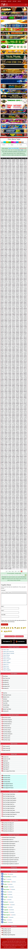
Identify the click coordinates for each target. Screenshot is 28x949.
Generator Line (5, 756)
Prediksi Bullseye (6, 655)
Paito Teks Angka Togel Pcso (8, 804)
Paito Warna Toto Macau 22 (8, 831)
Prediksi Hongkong (6, 669)
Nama (2, 606)
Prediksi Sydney (6, 656)
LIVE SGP (14, 1)
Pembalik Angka (6, 705)
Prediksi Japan (6, 660)
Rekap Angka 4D (6, 767)
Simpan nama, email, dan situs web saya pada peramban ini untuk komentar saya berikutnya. (13, 621)
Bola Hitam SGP (6, 684)
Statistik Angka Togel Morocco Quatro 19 (11, 841)
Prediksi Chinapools (7, 658)
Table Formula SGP (6, 748)
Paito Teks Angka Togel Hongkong (9, 800)
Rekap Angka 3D (6, 765)
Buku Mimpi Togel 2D (7, 928)
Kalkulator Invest (6, 697)
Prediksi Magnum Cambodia (8, 653)
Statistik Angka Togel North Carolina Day (10, 859)
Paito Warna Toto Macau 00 (8, 822)
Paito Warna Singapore (7, 719)
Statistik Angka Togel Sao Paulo (9, 845)
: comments (8, 874)
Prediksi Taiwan (6, 668)
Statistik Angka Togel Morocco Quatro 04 (11, 857)
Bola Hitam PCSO (6, 686)
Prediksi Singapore (6, 662)
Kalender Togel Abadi (7, 709)
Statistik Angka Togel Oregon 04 (9, 855)
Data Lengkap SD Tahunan (8, 785)
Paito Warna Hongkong (7, 721)
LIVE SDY (9, 1)
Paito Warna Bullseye (7, 727)
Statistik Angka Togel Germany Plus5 (10, 861)
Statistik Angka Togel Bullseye (8, 851)
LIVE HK (19, 1)
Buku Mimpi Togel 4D (7, 932)
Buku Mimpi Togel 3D (7, 930)
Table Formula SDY (6, 750)
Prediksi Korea (6, 666)
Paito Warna (5, 676)
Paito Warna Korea (6, 737)
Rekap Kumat (5, 760)
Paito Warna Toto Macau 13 (8, 824)
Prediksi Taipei (6, 649)
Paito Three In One (6, 678)
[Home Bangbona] (7, 4)
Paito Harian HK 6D (6, 777)
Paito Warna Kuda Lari (7, 723)
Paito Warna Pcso (6, 725)
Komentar (3, 590)
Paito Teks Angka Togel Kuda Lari (9, 802)
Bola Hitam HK (5, 682)
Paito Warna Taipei (14, 139)
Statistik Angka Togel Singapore (9, 843)
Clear (2, 142)
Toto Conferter (6, 707)
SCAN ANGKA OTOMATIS (10, 636)
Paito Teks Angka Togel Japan (9, 796)
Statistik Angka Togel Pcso (8, 839)
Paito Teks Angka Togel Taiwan (9, 810)
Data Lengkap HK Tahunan (8, 783)
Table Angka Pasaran (7, 695)
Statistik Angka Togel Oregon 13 (9, 849)
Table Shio (5, 693)
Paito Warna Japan (6, 735)
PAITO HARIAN (3, 1)
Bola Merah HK (5, 680)
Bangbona (5, 939)
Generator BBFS (6, 701)
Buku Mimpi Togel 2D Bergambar (9, 934)
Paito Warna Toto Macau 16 (8, 826)
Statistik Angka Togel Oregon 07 (9, 853)
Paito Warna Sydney (7, 717)
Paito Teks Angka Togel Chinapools (10, 814)
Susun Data (5, 703)
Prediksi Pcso (5, 664)
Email (2, 610)
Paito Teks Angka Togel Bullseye (9, 806)
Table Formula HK (6, 746)
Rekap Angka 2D (6, 762)
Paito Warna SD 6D (6, 779)
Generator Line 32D (6, 758)
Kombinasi (5, 699)
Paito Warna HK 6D (6, 781)
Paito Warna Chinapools (7, 733)
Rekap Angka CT (6, 769)
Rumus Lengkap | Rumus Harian (9, 771)
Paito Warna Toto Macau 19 (8, 829)
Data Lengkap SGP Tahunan (8, 787)
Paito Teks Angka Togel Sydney (9, 794)
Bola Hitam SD (5, 688)
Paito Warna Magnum (7, 731)
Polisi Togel (18, 947)
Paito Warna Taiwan (7, 729)
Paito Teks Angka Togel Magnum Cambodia (11, 812)
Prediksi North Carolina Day (8, 651)
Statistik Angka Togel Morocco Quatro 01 (11, 863)
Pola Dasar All (5, 711)
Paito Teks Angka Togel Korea (8, 808)
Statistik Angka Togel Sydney (8, 847)
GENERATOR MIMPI (19, 636)
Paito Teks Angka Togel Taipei (8, 816)
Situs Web (3, 614)
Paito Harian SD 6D (6, 775)
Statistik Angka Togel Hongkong (9, 837)
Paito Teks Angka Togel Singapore (9, 798)
